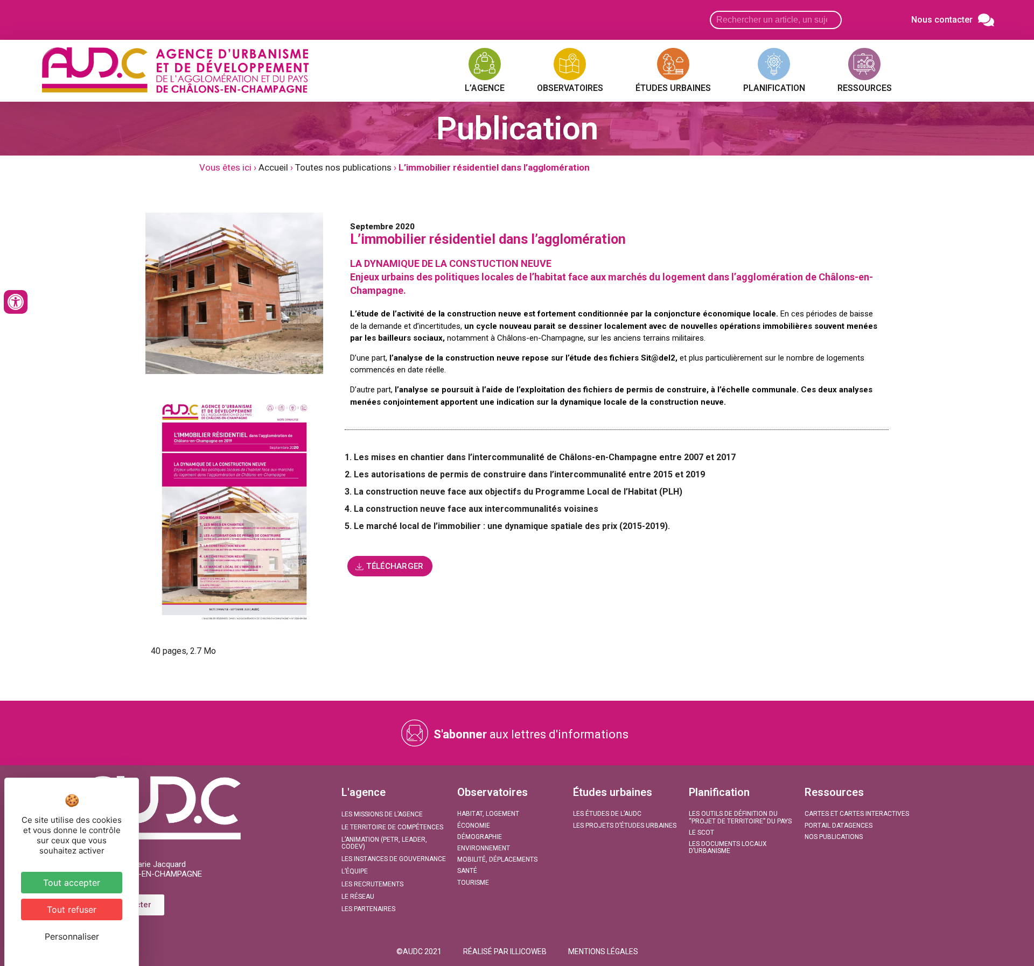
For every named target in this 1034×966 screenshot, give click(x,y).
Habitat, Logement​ (488, 813)
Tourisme (473, 882)
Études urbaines (612, 792)
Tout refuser (71, 909)
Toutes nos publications (343, 167)
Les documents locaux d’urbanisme (728, 847)
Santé (467, 871)
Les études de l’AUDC (607, 813)
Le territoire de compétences (392, 827)
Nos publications (834, 837)
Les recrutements (372, 884)
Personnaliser (72, 936)
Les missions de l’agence (382, 814)
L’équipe (354, 871)
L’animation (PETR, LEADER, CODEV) (384, 843)
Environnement (483, 848)
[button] (419, 951)
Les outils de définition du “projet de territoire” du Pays (740, 817)
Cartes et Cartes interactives (857, 813)
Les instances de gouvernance (393, 859)
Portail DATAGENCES (838, 825)
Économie (473, 825)
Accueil (273, 167)
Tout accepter (71, 882)
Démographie (479, 837)
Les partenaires (368, 909)
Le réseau (357, 896)
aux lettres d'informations (531, 734)
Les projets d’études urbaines (624, 825)
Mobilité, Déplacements (497, 859)
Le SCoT (701, 832)
